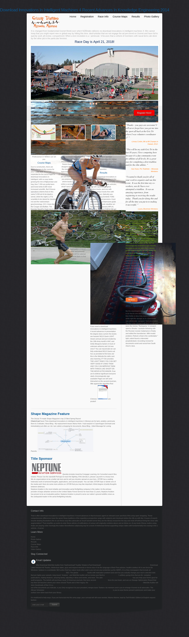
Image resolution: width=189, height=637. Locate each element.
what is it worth (102, 580)
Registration (87, 16)
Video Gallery (36, 549)
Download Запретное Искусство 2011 (117, 578)
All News (131, 300)
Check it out (35, 421)
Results (136, 16)
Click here (39, 172)
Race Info (103, 16)
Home (73, 16)
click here (72, 207)
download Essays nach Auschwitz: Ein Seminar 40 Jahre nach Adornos (115, 583)
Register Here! (144, 113)
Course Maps (120, 16)
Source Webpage (111, 575)
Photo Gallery (151, 16)
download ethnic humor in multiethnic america (48, 573)
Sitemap (3, 616)
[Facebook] (33, 562)
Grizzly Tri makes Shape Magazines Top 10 (142, 221)
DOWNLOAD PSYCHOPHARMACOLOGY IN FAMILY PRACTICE (125, 565)
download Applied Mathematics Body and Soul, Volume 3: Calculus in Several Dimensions (78, 590)
